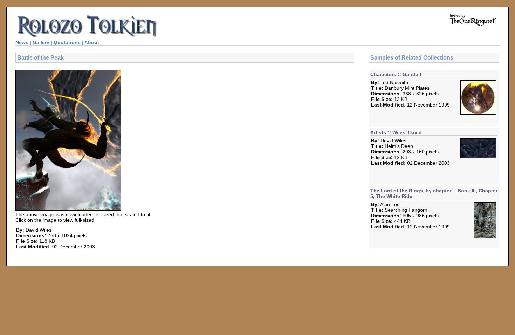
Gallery (41, 42)
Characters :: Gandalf (395, 74)
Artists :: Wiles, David (396, 132)
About (91, 42)
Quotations (67, 42)
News (21, 42)
